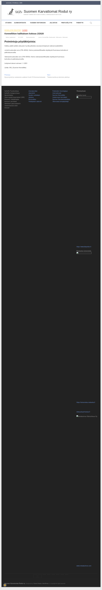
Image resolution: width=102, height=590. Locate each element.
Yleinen (24, 30)
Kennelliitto (45, 37)
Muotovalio (52, 37)
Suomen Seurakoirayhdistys (61, 99)
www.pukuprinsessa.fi (83, 554)
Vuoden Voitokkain (37, 23)
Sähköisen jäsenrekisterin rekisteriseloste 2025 (12, 104)
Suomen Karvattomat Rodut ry (48, 11)
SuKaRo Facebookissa (11, 91)
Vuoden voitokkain (34, 95)
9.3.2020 (20, 37)
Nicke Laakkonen (10, 37)
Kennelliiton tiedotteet (12, 30)
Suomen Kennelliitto (58, 95)
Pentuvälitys (66, 23)
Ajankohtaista (20, 23)
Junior (40, 37)
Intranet (6, 108)
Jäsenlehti (31, 93)
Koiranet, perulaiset (10, 101)
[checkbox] (4, 585)
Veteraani (65, 37)
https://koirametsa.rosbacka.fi (85, 402)
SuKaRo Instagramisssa (12, 93)
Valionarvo (59, 37)
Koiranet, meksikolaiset (11, 99)
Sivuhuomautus (30, 37)
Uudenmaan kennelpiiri (59, 97)
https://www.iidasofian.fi (83, 247)
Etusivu (8, 23)
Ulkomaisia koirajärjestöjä (60, 101)
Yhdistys (79, 23)
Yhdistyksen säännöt (35, 101)
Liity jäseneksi (32, 91)
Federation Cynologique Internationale (60, 92)
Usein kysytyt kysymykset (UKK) (14, 97)
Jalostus (53, 23)
